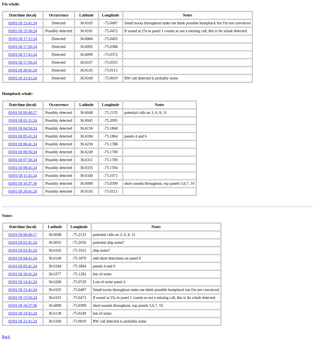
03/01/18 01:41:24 (22, 242)
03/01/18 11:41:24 (23, 175)
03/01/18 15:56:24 (22, 31)
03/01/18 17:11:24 (23, 39)
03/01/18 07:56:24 (22, 160)
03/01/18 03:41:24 (22, 250)
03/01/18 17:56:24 (22, 62)
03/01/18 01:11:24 (23, 120)
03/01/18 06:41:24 (22, 144)
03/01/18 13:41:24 (22, 282)
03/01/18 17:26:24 (22, 47)
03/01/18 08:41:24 (22, 168)
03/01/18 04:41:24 (22, 258)
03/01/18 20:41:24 (22, 70)
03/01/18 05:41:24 (22, 136)
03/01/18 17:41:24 (22, 54)
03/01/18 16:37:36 (22, 183)
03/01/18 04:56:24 (22, 128)
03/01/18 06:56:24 (22, 152)
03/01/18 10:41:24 (22, 274)
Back (6, 337)
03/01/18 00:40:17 (22, 112)
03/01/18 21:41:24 (22, 78)
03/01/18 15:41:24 (22, 23)
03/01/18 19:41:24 (22, 313)
